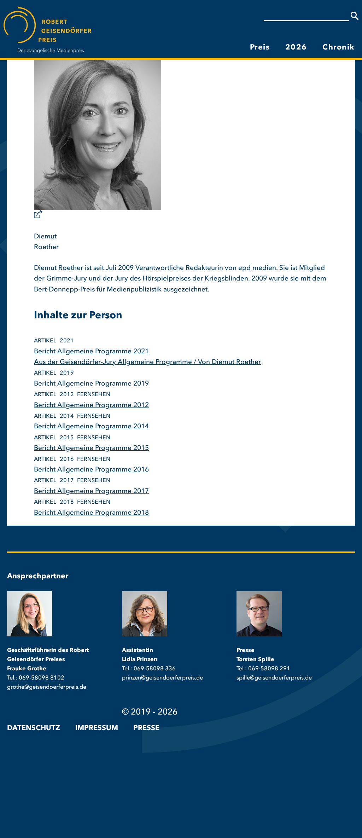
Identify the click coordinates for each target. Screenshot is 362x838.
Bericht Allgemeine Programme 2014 (91, 426)
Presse (146, 728)
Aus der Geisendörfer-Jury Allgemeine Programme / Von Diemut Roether (147, 362)
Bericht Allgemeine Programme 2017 (91, 491)
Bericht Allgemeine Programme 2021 (91, 351)
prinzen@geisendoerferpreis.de (162, 678)
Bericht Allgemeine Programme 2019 (91, 384)
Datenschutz (33, 728)
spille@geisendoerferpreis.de (274, 678)
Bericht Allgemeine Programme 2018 (91, 513)
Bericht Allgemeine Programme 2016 (91, 470)
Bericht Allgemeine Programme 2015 (91, 448)
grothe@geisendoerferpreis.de (46, 687)
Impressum (96, 728)
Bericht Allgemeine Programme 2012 (91, 405)
